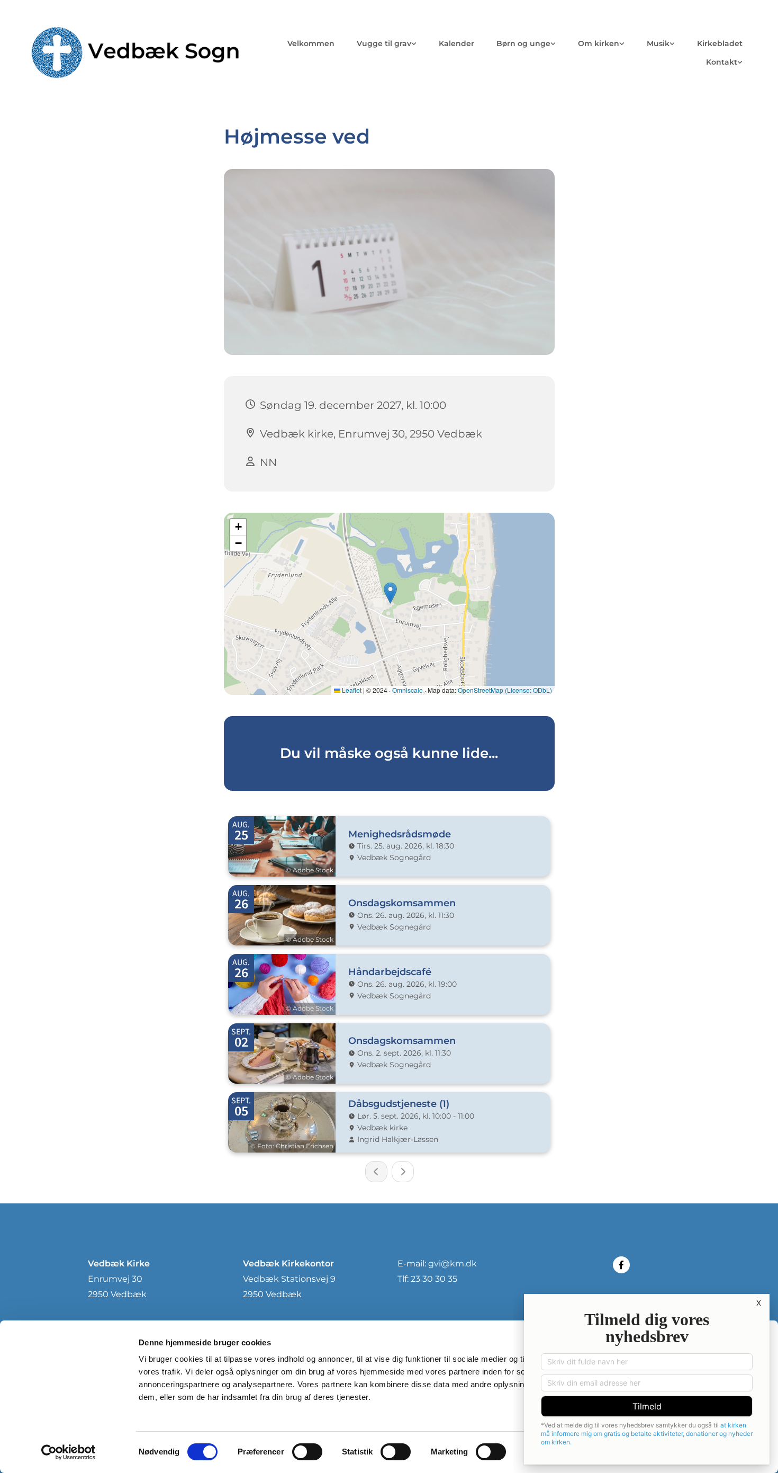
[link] (387, 43)
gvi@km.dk (452, 1263)
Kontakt (721, 62)
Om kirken (598, 43)
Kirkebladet (720, 43)
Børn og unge (523, 43)
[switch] (307, 1451)
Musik (658, 43)
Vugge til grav (384, 43)
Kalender (456, 43)
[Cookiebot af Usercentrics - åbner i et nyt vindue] (68, 1452)
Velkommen (310, 43)
